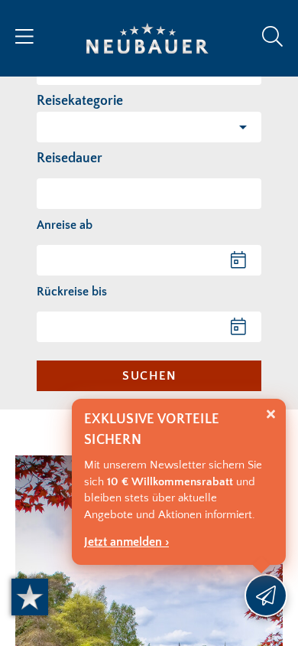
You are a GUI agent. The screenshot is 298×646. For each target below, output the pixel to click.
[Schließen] (271, 414)
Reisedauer (69, 158)
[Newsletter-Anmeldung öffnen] (266, 595)
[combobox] (149, 193)
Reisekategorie (80, 101)
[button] (149, 127)
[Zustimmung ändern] (29, 597)
